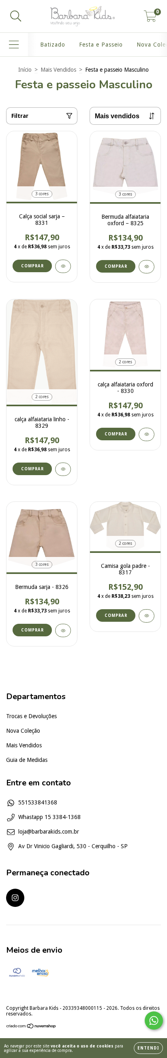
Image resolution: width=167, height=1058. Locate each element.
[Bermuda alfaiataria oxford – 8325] (146, 266)
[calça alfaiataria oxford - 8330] (146, 434)
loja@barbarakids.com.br (48, 831)
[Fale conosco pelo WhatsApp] (154, 1020)
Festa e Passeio (101, 44)
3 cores (42, 194)
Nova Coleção (23, 730)
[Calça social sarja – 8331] (63, 266)
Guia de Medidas (26, 760)
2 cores (42, 397)
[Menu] (14, 44)
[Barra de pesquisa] (16, 16)
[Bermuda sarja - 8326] (63, 630)
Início (25, 69)
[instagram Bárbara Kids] (15, 898)
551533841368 (37, 802)
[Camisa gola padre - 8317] (146, 616)
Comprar (32, 266)
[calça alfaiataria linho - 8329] (63, 469)
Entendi (148, 1048)
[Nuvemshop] (31, 1027)
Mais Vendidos (58, 69)
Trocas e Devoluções (31, 716)
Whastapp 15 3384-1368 (49, 817)
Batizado (52, 44)
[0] (150, 18)
